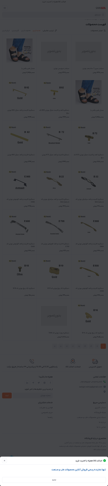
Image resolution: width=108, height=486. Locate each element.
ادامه (54, 480)
